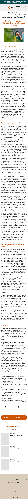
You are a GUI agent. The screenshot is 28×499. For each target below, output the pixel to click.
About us (14, 476)
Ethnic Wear (21, 14)
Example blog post (16, 435)
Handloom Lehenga (14, 16)
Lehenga (17, 17)
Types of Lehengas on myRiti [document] (11, 123)
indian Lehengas (22, 16)
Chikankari (4, 71)
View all (14, 429)
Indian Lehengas (15, 12)
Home (9, 12)
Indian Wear (4, 17)
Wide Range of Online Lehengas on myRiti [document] (12, 245)
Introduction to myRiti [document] (8, 46)
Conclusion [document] (4, 325)
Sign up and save (14, 482)
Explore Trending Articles (13, 494)
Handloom (7, 16)
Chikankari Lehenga (6, 14)
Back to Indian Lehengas (15, 417)
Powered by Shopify (14, 497)
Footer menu (13, 479)
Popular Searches (13, 488)
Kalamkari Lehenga (11, 17)
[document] (14, 35)
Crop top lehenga (14, 14)
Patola (4, 88)
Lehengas (21, 17)
